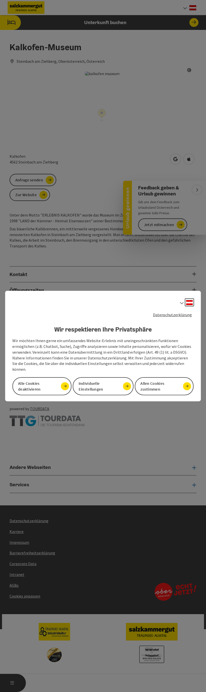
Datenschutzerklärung (172, 314)
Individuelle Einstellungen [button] (91, 386)
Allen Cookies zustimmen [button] (152, 386)
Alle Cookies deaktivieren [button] (29, 386)
